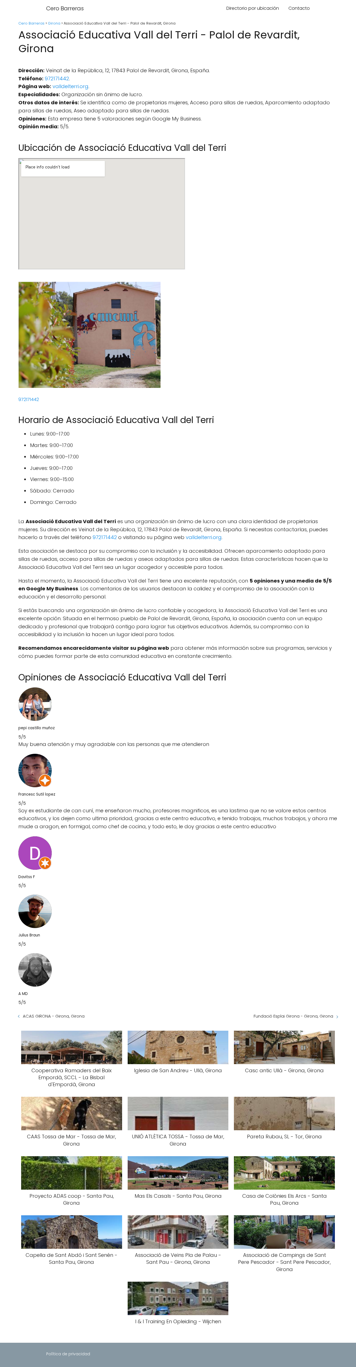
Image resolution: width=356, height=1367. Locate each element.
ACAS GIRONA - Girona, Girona (54, 1016)
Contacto (299, 8)
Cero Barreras (65, 8)
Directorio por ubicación (252, 8)
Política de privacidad (68, 1354)
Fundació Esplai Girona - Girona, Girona (293, 1016)
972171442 (57, 78)
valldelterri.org (70, 86)
